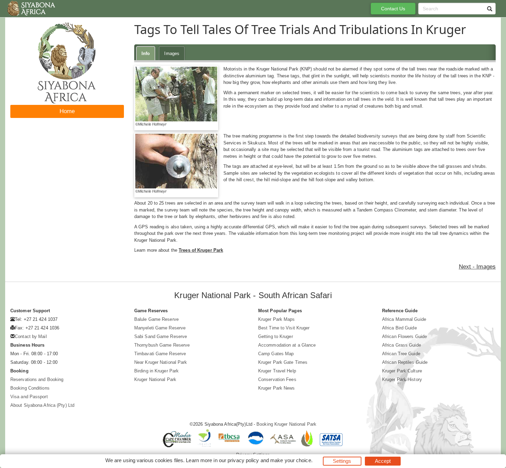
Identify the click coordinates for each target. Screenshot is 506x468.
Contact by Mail (31, 336)
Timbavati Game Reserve (160, 353)
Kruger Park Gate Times (282, 362)
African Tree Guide (401, 353)
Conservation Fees (277, 379)
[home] (30, 8)
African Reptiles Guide (405, 362)
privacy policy (243, 460)
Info (145, 53)
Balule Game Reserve (156, 319)
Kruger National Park (155, 379)
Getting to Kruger (275, 336)
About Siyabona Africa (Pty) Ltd (42, 405)
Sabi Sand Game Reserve (160, 336)
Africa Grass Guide (401, 345)
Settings (342, 461)
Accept (383, 461)
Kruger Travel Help (277, 370)
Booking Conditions (30, 388)
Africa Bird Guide (399, 327)
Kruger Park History (402, 379)
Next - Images (477, 266)
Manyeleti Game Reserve (160, 327)
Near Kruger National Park (160, 362)
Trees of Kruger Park (201, 250)
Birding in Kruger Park (156, 370)
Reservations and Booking (36, 379)
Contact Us (393, 8)
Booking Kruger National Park (286, 424)
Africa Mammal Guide (404, 319)
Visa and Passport (29, 396)
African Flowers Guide (404, 336)
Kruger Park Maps (276, 319)
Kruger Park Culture (402, 370)
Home (67, 111)
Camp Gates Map (276, 353)
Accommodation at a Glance (287, 345)
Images (171, 53)
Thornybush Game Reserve (162, 345)
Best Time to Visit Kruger (284, 327)
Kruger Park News (276, 388)
